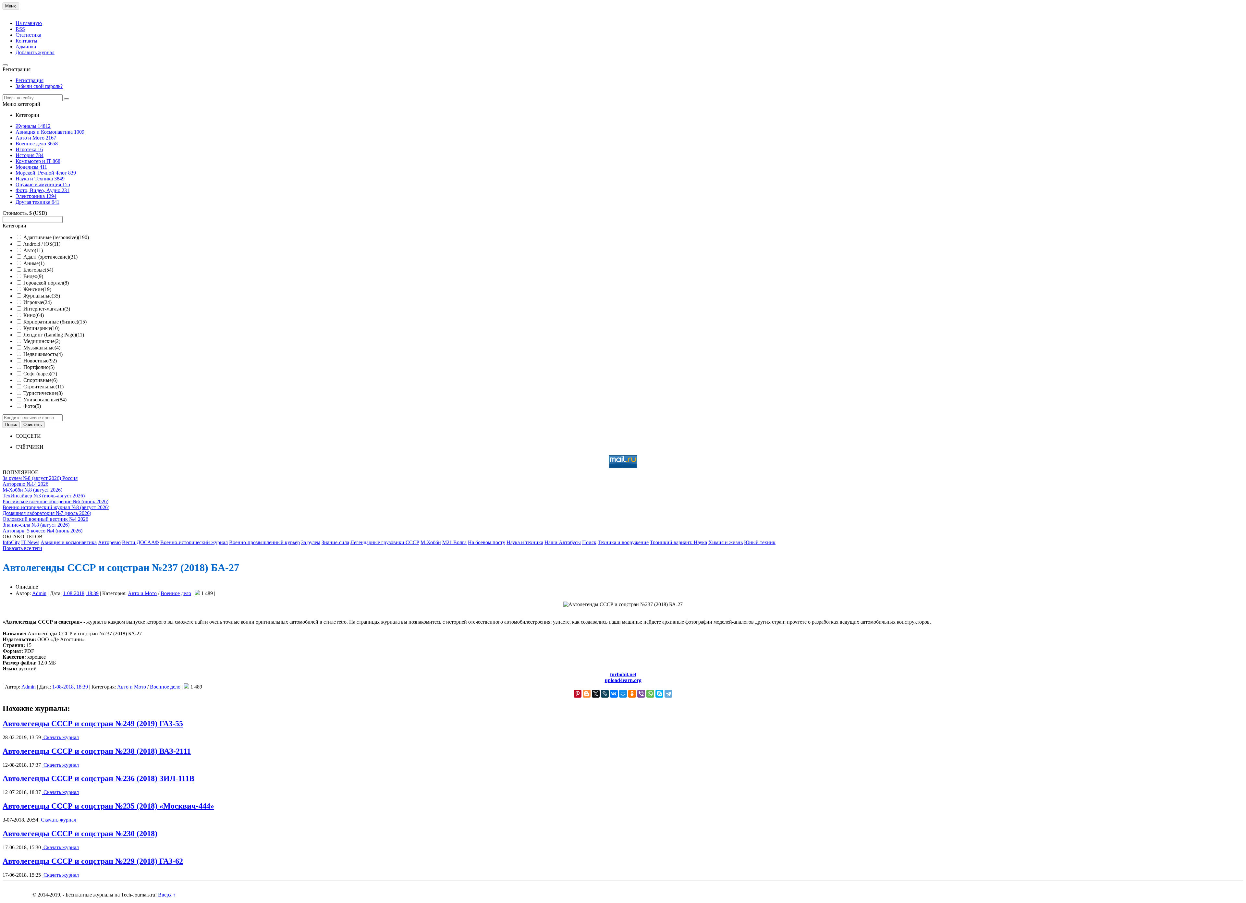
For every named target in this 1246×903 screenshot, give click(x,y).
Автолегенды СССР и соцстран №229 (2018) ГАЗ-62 (93, 861)
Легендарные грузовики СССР (384, 542)
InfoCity (11, 542)
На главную (29, 23)
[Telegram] (668, 694)
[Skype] (659, 694)
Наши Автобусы (562, 542)
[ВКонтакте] (614, 694)
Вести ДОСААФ (140, 542)
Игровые (37, 302)
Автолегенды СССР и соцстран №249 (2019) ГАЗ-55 (93, 723)
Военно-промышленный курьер (264, 542)
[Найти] (66, 99)
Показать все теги (22, 548)
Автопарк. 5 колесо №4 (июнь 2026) (42, 530)
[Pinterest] (577, 694)
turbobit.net (623, 674)
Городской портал (46, 283)
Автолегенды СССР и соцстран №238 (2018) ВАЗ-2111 (97, 751)
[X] (596, 694)
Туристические (43, 393)
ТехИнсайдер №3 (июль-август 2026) (44, 495)
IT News (30, 542)
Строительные (43, 386)
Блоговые (38, 270)
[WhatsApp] (650, 694)
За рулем (310, 542)
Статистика (28, 35)
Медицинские (41, 341)
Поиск (589, 542)
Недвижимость (43, 354)
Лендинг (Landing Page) (53, 334)
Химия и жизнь (725, 542)
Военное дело (176, 593)
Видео (33, 276)
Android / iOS (41, 244)
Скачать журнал (60, 737)
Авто (33, 250)
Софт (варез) (40, 373)
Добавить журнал (35, 52)
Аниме (33, 263)
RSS (20, 29)
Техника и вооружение (623, 542)
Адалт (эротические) (50, 257)
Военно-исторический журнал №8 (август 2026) (56, 507)
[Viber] (641, 694)
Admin (39, 593)
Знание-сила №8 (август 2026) (36, 525)
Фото (32, 406)
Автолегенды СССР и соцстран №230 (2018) (80, 833)
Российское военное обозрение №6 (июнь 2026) (55, 501)
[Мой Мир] (623, 694)
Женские (37, 289)
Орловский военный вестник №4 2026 (45, 519)
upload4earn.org (623, 680)
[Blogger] (587, 694)
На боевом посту (486, 542)
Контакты (26, 40)
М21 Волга (454, 542)
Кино (33, 315)
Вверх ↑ (167, 894)
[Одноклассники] (632, 694)
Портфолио (39, 367)
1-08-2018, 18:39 (81, 593)
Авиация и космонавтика (69, 542)
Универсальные (45, 399)
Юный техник (760, 542)
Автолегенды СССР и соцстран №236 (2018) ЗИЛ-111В (98, 778)
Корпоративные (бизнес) (55, 321)
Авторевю (109, 542)
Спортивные (40, 380)
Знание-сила (335, 542)
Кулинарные (41, 328)
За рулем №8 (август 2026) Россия (40, 478)
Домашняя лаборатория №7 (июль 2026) (47, 513)
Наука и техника (525, 542)
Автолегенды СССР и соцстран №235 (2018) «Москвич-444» (108, 806)
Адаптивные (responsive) (56, 237)
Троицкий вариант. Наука (678, 542)
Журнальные (41, 296)
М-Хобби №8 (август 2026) (32, 490)
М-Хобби (431, 542)
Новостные (40, 360)
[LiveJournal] (605, 694)
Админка (26, 46)
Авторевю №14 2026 (25, 484)
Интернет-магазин (46, 308)
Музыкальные (41, 347)
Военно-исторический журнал (194, 542)
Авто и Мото (142, 593)
